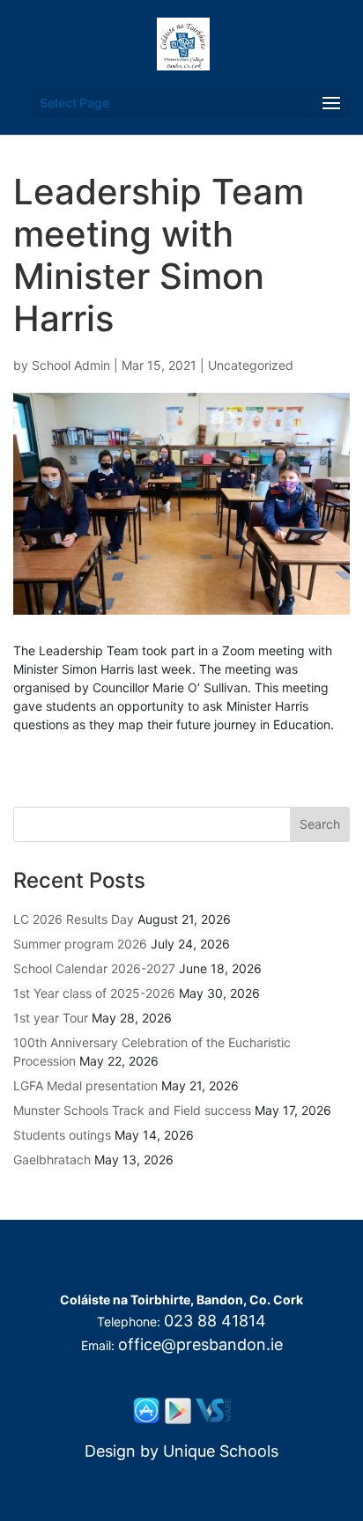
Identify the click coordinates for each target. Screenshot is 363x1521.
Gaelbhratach (52, 1159)
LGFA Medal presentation (85, 1085)
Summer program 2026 (80, 943)
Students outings (62, 1134)
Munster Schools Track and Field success (132, 1110)
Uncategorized (250, 365)
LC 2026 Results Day (73, 919)
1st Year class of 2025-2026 (94, 993)
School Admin (71, 365)
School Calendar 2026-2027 (94, 968)
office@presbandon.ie (200, 1344)
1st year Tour (50, 1017)
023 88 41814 (215, 1320)
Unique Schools (220, 1451)
